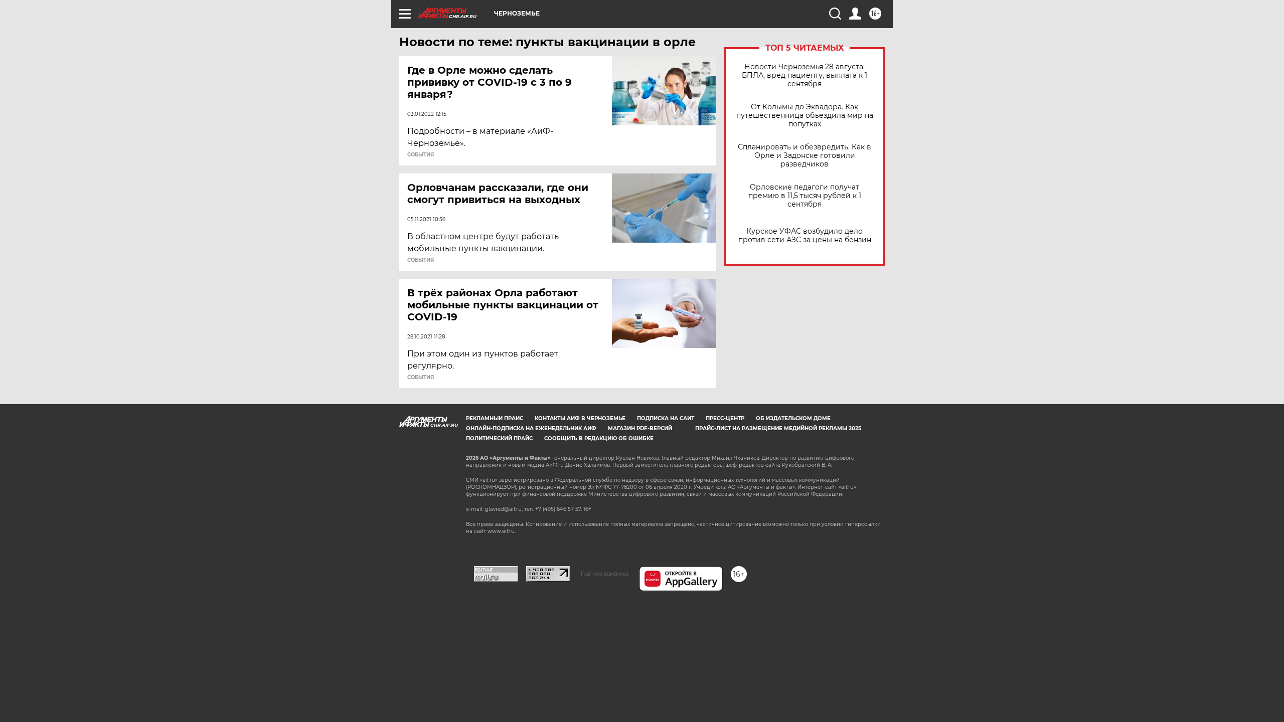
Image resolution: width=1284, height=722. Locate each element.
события (420, 154)
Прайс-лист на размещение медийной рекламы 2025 (778, 428)
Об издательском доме (793, 418)
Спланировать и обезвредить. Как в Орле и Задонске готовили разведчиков (804, 155)
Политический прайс (499, 438)
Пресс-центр (725, 418)
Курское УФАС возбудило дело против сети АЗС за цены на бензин (804, 235)
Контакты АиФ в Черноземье (580, 418)
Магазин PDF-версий (640, 428)
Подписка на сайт (665, 418)
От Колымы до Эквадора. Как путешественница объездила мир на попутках (804, 115)
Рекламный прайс (494, 418)
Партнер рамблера (604, 574)
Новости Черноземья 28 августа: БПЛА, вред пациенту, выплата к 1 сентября (804, 75)
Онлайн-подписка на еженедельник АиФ (531, 428)
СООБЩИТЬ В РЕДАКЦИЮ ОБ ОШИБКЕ (599, 438)
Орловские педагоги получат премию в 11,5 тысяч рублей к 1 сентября (804, 196)
